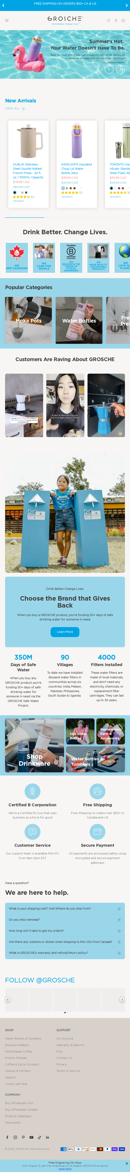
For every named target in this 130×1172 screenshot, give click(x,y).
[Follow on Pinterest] (23, 1137)
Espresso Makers (17, 1045)
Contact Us (64, 1058)
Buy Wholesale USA (19, 1103)
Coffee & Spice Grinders (22, 1064)
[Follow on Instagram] (15, 1137)
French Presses (16, 1058)
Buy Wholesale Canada (21, 1109)
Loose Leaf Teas (16, 1084)
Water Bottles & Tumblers (23, 1038)
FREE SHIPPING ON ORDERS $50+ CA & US (65, 3)
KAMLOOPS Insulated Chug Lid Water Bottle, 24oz (76, 169)
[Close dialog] (126, 1163)
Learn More (65, 632)
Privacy (61, 1064)
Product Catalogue (18, 1116)
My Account (64, 1038)
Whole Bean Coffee (18, 1051)
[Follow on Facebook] (7, 1137)
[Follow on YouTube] (31, 1137)
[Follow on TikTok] (39, 1137)
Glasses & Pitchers (18, 1071)
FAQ (59, 1051)
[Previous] (3, 5)
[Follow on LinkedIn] (48, 1137)
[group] (65, 54)
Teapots (10, 1077)
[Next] (126, 5)
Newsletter (13, 1122)
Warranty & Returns (70, 1045)
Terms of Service (68, 1071)
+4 (80, 188)
